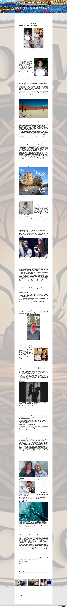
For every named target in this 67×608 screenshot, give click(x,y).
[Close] (66, 606)
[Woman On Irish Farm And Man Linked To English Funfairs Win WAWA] (46, 582)
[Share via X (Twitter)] (21, 571)
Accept (63, 606)
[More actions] (47, 21)
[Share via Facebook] (19, 571)
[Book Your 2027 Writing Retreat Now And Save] (21, 582)
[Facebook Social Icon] (44, 11)
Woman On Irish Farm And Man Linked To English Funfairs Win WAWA (46, 587)
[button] (50, 14)
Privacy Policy (30, 606)
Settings (60, 606)
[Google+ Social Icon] (46, 11)
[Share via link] (25, 571)
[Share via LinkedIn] (23, 571)
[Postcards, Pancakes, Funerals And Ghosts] (33, 582)
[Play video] (33, 469)
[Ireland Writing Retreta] (48, 11)
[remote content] (33, 327)
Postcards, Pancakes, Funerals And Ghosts (32, 587)
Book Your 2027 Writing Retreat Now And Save (20, 587)
